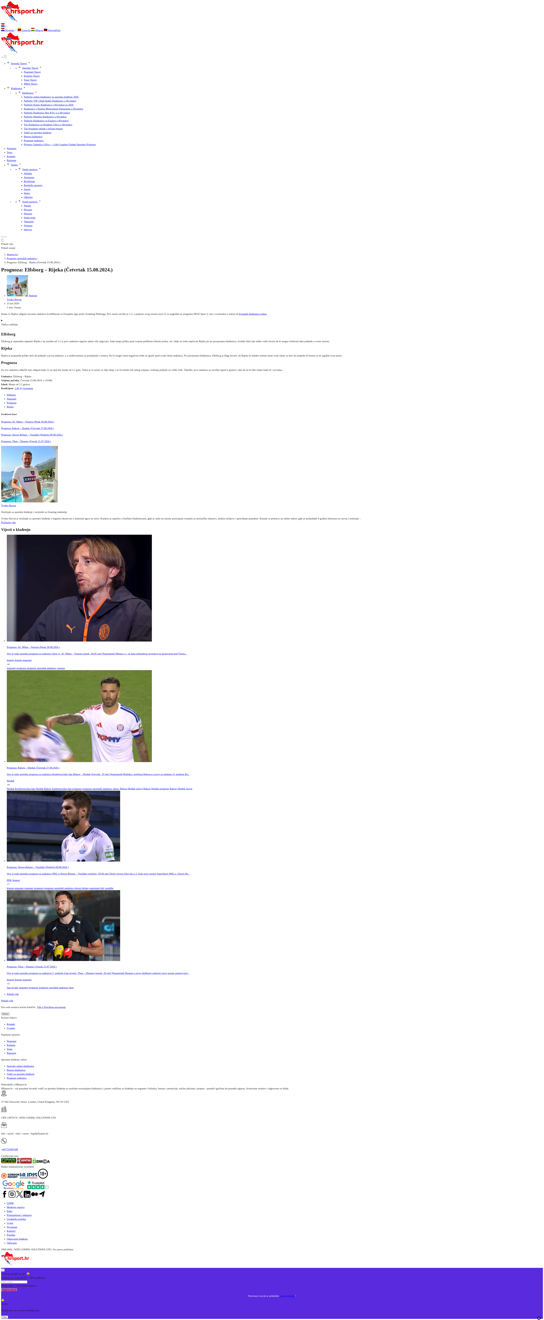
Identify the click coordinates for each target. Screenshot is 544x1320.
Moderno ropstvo (16, 1207)
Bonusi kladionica (16, 1070)
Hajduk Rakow (43, 788)
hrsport (10, 660)
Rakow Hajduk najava (131, 788)
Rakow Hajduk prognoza (156, 788)
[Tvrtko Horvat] (29, 501)
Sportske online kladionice (20, 1066)
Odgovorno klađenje (17, 1239)
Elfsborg (11, 394)
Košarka (11, 1045)
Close (4, 1317)
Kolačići (11, 1231)
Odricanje (12, 1243)
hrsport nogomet (23, 660)
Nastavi (5, 1014)
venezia (61, 668)
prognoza (21, 668)
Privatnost (12, 1227)
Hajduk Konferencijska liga (21, 788)
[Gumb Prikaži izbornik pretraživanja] (2, 57)
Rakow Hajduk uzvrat (181, 788)
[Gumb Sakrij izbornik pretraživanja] (2, 240)
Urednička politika (16, 1219)
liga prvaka (12, 987)
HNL (9, 880)
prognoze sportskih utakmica (41, 668)
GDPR (10, 1203)
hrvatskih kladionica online (253, 314)
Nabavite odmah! (9, 1290)
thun (71, 987)
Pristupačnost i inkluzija (19, 1215)
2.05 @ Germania (24, 388)
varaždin (109, 888)
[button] (272, 25)
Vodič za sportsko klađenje (20, 1074)
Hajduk (10, 780)
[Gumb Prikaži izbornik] (5, 236)
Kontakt (11, 1024)
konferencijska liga (62, 788)
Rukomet (11, 1053)
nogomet (11, 668)
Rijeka (10, 406)
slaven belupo (82, 888)
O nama (11, 1028)
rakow (116, 788)
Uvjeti (10, 1223)
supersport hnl (96, 888)
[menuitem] (9, 30)
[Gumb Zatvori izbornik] (5, 56)
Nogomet (11, 398)
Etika (9, 1211)
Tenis (9, 1049)
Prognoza (11, 402)
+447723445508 (9, 1149)
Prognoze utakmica (16, 1078)
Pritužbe (11, 1235)
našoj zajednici (287, 1295)
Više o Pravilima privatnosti (51, 1007)
